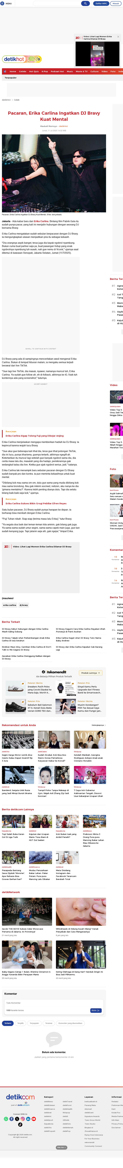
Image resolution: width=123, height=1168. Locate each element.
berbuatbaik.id (91, 1102)
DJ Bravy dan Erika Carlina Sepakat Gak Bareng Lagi (79, 648)
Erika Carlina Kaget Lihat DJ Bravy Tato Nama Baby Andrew (78, 639)
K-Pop (45, 71)
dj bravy (24, 605)
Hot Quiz (34, 71)
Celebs (22, 71)
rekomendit (89, 1142)
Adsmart (88, 1109)
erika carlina (9, 605)
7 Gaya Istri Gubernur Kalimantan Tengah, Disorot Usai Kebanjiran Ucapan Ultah (88, 793)
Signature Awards (92, 1116)
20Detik (66, 1120)
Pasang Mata (90, 1105)
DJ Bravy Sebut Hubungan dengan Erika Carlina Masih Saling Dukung (25, 630)
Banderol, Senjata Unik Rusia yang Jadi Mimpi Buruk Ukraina (17, 791)
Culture (94, 71)
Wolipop (66, 1113)
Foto (113, 71)
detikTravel (67, 1102)
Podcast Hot (57, 71)
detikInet (47, 1113)
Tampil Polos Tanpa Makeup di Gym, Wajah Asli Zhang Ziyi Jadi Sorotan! (53, 793)
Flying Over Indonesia (94, 1135)
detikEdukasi (49, 1105)
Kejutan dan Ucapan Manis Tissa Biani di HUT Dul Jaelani (39, 837)
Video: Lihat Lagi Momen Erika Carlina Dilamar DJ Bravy (42, 546)
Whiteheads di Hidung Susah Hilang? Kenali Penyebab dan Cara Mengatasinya (77, 930)
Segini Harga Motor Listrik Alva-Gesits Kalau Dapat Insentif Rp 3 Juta (17, 758)
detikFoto (67, 1124)
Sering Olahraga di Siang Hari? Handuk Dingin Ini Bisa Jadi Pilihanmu (79, 973)
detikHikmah (68, 1128)
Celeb (17, 100)
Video (105, 71)
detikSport (48, 1120)
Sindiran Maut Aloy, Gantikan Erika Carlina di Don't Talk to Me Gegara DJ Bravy (26, 648)
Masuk (116, 3)
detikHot (6, 100)
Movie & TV (81, 71)
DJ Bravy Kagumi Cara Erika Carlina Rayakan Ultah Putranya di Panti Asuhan (80, 630)
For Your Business (92, 1139)
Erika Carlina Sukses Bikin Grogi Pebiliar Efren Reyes (36, 503)
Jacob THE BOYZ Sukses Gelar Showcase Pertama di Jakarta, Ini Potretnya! (22, 930)
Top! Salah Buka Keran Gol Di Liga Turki (13, 835)
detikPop (66, 1131)
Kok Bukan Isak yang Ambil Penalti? (66, 835)
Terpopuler (10, 77)
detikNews (48, 1102)
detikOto (48, 1128)
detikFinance (49, 1109)
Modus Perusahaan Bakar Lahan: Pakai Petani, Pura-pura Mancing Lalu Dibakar (39, 874)
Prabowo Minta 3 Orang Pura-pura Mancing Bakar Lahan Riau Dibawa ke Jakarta (93, 840)
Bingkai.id (89, 1128)
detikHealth (67, 1109)
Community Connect (93, 1146)
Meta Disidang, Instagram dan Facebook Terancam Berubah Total (66, 874)
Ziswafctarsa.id (91, 1131)
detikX (65, 1116)
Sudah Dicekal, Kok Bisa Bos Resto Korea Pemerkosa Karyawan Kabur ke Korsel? (52, 758)
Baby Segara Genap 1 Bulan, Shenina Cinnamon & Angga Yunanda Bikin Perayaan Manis (26, 973)
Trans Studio (90, 1124)
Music (70, 71)
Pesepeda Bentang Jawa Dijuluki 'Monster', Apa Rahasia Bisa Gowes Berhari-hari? (13, 874)
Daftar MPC (101, 3)
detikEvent (89, 1113)
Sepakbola (48, 1124)
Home (13, 71)
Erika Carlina (41, 221)
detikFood (67, 1105)
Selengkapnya (98, 725)
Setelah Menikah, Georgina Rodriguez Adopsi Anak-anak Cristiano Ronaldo (88, 758)
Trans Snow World (92, 1120)
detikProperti (49, 1131)
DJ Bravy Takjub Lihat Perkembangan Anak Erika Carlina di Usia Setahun (26, 639)
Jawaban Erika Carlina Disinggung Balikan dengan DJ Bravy (26, 657)
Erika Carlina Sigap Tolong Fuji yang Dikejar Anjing (35, 435)
